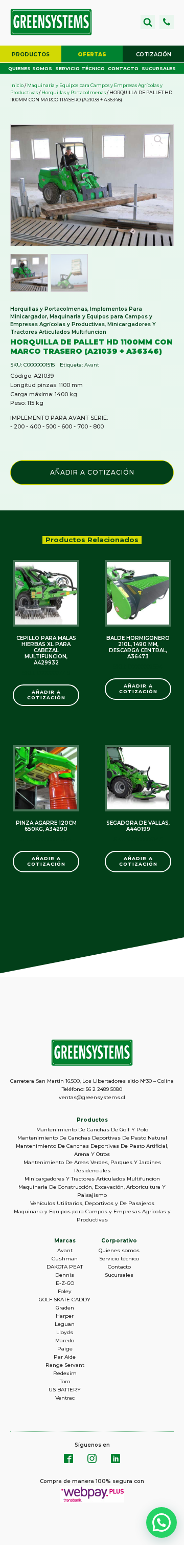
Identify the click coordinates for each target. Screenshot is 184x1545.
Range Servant (64, 1365)
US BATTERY (65, 1389)
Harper (65, 1316)
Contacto (123, 68)
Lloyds (64, 1332)
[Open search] (147, 22)
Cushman (65, 1258)
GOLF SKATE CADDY (64, 1299)
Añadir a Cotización (92, 472)
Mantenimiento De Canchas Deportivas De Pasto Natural (92, 1137)
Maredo (64, 1340)
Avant (91, 364)
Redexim (65, 1373)
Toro (65, 1381)
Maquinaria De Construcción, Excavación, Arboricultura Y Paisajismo (92, 1191)
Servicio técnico (80, 68)
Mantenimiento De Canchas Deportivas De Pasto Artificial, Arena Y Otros (92, 1150)
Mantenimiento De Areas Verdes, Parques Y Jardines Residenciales (92, 1166)
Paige (65, 1348)
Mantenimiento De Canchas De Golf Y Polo (92, 1129)
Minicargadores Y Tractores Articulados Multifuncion (92, 1178)
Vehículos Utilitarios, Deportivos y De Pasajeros (92, 1203)
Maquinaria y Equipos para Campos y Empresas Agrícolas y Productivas (92, 1215)
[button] (166, 22)
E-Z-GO (65, 1283)
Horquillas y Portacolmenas (73, 92)
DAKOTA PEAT (65, 1266)
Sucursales (159, 68)
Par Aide (65, 1357)
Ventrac (65, 1397)
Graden (65, 1307)
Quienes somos (30, 68)
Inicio (17, 85)
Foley (65, 1291)
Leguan (65, 1324)
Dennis (64, 1275)
